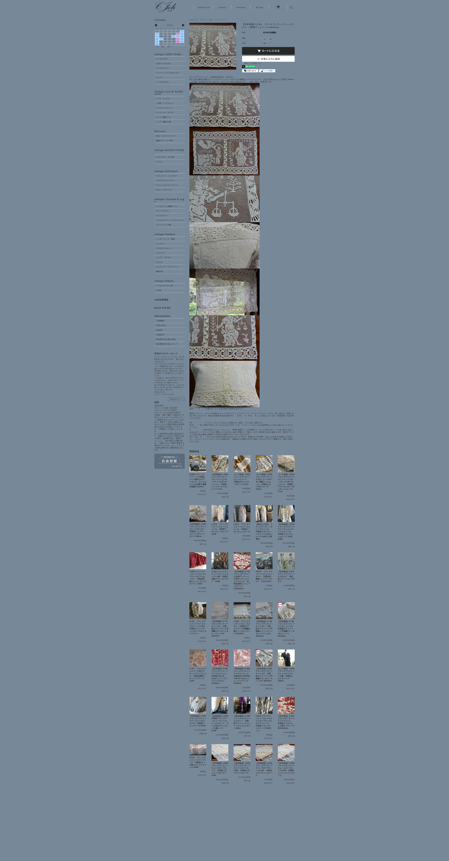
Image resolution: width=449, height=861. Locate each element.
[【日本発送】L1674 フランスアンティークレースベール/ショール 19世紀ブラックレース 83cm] (197, 705)
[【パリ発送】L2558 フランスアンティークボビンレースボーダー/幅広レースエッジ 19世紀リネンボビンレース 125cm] (264, 463)
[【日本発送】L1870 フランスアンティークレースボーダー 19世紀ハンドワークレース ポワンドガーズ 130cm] (197, 513)
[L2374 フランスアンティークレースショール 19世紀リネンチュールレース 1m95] (220, 513)
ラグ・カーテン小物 (163, 225)
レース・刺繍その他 (163, 122)
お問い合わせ (161, 325)
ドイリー (159, 77)
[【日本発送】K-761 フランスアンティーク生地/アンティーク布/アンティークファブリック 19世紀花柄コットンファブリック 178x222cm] (242, 560)
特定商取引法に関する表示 (166, 339)
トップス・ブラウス (163, 257)
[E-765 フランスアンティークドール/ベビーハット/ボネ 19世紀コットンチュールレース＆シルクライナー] (197, 610)
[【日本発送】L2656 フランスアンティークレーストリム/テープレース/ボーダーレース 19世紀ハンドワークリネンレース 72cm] (220, 463)
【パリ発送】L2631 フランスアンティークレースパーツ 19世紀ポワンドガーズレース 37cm (242, 479)
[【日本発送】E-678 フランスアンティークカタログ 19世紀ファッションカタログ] (286, 560)
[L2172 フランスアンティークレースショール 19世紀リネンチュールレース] (242, 513)
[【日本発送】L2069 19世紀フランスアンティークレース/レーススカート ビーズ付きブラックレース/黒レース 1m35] (220, 705)
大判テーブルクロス (163, 63)
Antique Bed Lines (165, 171)
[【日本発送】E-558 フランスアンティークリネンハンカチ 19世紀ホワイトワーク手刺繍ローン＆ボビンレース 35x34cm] (286, 610)
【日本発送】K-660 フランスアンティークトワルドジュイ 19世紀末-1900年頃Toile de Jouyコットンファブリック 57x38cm (243, 676)
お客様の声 (160, 335)
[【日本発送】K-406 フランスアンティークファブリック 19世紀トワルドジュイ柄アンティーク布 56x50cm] (286, 705)
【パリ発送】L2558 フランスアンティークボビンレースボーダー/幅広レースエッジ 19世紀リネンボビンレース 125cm (264, 481)
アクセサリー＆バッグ (164, 248)
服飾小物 (159, 271)
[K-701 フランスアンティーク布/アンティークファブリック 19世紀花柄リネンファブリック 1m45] (197, 657)
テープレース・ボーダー (165, 112)
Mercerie (160, 131)
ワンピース (160, 253)
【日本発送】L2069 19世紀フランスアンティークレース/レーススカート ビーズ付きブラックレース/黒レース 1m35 (221, 723)
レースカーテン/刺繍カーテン (167, 206)
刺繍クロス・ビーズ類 (164, 140)
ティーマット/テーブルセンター (167, 73)
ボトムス (159, 262)
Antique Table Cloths (167, 54)
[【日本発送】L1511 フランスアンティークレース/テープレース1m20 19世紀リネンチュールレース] (264, 752)
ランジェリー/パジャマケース (167, 185)
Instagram (240, 7)
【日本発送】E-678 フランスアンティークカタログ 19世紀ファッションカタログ (287, 576)
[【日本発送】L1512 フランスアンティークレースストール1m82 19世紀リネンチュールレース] (242, 752)
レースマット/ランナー (221, 19)
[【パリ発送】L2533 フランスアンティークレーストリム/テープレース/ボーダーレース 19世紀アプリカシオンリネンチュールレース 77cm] (286, 463)
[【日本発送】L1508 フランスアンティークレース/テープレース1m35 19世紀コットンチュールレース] (286, 752)
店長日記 (159, 330)
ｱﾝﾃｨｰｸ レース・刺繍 (206, 19)
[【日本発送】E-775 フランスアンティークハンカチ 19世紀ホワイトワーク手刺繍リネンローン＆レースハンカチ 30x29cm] (220, 610)
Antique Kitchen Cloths (169, 149)
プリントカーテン (162, 211)
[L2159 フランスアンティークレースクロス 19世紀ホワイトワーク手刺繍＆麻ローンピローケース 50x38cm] (242, 610)
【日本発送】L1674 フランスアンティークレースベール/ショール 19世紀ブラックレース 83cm (198, 721)
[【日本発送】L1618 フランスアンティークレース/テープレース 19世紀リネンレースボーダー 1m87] (220, 752)
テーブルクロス (162, 59)
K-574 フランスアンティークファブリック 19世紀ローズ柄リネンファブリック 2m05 (197, 762)
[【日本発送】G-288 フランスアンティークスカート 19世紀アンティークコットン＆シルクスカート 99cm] (242, 705)
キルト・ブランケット (164, 190)
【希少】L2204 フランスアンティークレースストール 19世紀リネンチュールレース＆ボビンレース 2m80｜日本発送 (264, 531)
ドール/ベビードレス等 (164, 285)
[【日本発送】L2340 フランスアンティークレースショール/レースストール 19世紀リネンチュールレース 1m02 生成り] (286, 513)
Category (222, 7)
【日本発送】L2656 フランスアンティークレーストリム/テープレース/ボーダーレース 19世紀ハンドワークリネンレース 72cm (220, 481)
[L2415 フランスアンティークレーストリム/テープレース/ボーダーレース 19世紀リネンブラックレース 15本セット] (264, 705)
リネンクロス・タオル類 (165, 157)
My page (259, 7)
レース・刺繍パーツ (163, 117)
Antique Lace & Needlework (168, 92)
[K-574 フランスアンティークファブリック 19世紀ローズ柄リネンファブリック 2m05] (197, 749)
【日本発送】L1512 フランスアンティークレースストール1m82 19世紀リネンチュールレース (242, 768)
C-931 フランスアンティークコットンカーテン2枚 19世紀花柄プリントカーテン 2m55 (220, 576)
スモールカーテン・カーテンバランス (170, 220)
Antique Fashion (164, 234)
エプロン (159, 162)
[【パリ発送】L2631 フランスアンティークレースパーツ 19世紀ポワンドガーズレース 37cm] (242, 463)
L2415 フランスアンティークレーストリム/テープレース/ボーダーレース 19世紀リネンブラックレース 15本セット (264, 723)
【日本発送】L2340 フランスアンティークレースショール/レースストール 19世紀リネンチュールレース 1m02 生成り (287, 531)
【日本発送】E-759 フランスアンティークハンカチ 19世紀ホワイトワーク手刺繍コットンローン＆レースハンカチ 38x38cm (265, 628)
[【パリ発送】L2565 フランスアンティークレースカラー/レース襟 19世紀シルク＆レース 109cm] (286, 657)
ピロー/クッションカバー (165, 180)
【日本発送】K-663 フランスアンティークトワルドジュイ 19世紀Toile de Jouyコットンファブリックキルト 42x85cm (221, 676)
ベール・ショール (162, 98)
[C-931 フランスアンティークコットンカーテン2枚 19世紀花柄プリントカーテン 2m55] (220, 560)
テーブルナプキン (163, 82)
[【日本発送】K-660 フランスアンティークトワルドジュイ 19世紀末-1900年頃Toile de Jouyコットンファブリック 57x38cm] (242, 657)
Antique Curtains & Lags (169, 200)
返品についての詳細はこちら (252, 63)
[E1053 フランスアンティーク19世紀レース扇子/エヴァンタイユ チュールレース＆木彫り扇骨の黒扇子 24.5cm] (197, 463)
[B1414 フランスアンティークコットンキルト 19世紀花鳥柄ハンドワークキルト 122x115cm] (264, 560)
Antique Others (164, 280)
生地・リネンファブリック (166, 136)
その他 (158, 290)
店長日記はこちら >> (176, 399)
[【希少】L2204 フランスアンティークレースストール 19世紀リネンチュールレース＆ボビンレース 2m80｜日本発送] (264, 513)
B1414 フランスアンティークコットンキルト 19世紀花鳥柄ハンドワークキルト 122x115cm (264, 576)
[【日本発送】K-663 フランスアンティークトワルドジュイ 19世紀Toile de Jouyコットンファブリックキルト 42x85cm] (220, 657)
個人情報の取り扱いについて (166, 344)
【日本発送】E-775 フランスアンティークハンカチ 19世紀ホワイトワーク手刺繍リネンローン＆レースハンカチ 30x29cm (221, 628)
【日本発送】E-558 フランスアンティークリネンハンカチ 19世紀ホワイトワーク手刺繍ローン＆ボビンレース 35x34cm (287, 628)
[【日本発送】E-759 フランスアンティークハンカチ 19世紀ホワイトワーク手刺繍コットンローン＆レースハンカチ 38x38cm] (264, 610)
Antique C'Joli (203, 7)
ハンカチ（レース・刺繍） (166, 239)
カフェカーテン (162, 215)
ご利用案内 (160, 321)
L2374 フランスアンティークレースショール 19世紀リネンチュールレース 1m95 (220, 529)
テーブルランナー (162, 68)
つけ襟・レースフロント (165, 103)
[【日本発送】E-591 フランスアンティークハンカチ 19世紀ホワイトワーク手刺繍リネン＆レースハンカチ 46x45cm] (264, 657)
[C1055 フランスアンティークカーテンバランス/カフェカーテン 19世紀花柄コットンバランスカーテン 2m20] (197, 560)
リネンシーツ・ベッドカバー (166, 176)
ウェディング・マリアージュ (166, 267)
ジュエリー (160, 243)
